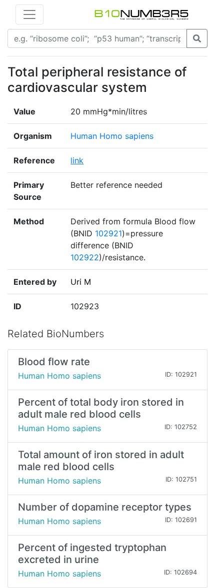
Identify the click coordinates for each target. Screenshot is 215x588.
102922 (84, 257)
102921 (108, 233)
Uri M (80, 282)
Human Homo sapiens (112, 136)
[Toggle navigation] (30, 14)
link (77, 160)
